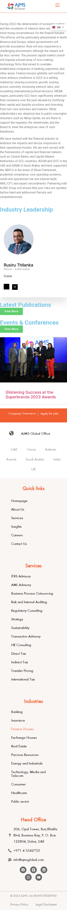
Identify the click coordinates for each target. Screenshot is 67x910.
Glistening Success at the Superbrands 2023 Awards (31, 394)
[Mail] (15, 287)
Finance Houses (22, 729)
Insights (16, 526)
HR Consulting (21, 645)
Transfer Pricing (22, 671)
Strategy (17, 619)
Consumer (18, 784)
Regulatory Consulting (26, 610)
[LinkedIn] (6, 286)
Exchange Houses (24, 737)
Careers (17, 535)
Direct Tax (18, 653)
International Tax (23, 679)
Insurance (18, 720)
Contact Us (19, 544)
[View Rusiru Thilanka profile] (19, 260)
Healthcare (19, 793)
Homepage (19, 501)
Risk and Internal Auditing (29, 602)
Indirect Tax (19, 662)
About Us (17, 509)
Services (17, 518)
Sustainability (20, 628)
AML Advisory (21, 585)
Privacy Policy (19, 904)
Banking (17, 712)
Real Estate (19, 746)
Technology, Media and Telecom (28, 774)
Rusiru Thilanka (18, 265)
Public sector (20, 801)
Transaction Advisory (26, 636)
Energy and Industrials (27, 763)
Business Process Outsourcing (32, 593)
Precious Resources (25, 755)
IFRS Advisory (21, 576)
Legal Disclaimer (46, 904)
